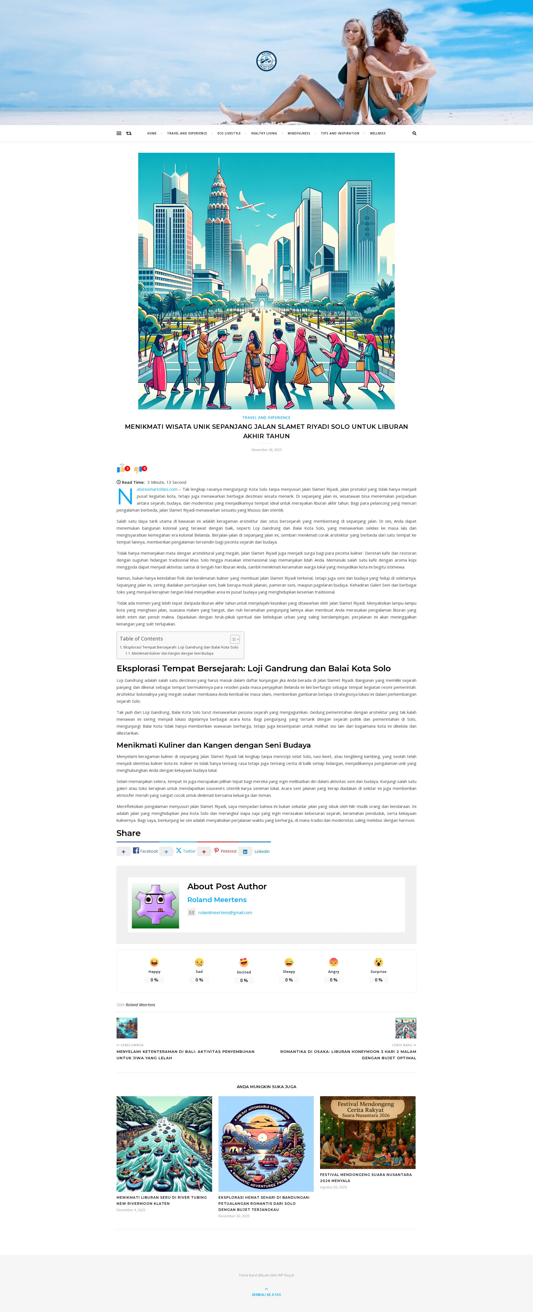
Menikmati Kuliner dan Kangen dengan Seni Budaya (172, 653)
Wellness (378, 133)
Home (152, 133)
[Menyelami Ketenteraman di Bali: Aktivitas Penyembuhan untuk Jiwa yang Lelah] (127, 1028)
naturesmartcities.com (157, 489)
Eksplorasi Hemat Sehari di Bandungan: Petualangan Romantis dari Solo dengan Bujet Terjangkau (264, 1203)
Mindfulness (299, 133)
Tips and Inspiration (340, 133)
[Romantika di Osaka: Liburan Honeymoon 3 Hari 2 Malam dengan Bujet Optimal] (406, 1028)
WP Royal (286, 1275)
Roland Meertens (217, 900)
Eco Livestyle (229, 133)
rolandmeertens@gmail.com (225, 912)
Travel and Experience (187, 133)
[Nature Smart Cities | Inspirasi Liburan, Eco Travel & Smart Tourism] (266, 61)
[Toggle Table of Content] (232, 639)
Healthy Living (264, 133)
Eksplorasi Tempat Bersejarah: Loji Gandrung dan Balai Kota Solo (181, 647)
